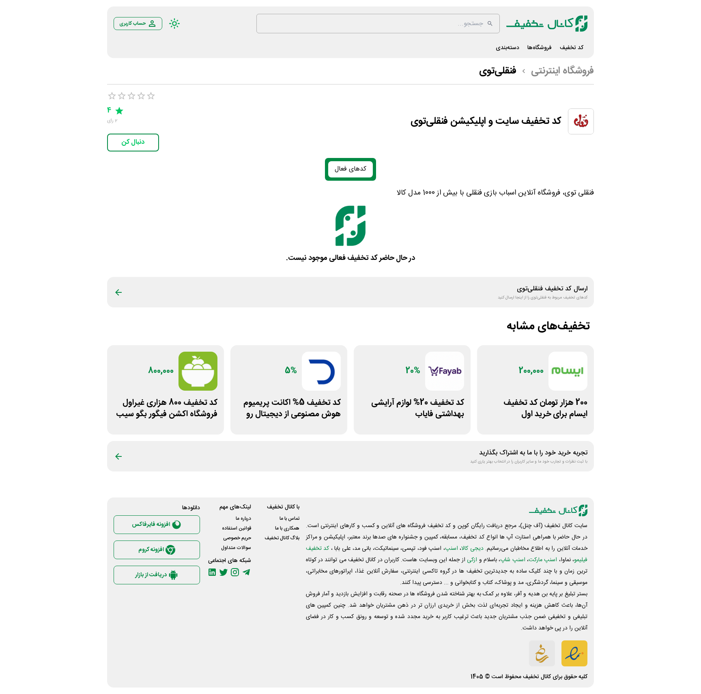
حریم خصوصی (237, 538)
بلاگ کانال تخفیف (281, 538)
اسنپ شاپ (512, 560)
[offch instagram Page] (235, 572)
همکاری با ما (287, 528)
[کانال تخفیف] (546, 23)
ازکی (472, 560)
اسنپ (451, 548)
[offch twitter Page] (223, 572)
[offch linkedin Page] (212, 572)
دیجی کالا (472, 548)
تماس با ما (289, 519)
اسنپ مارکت (543, 560)
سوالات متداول (236, 548)
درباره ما (243, 519)
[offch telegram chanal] (246, 572)
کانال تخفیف (537, 677)
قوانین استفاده (236, 528)
